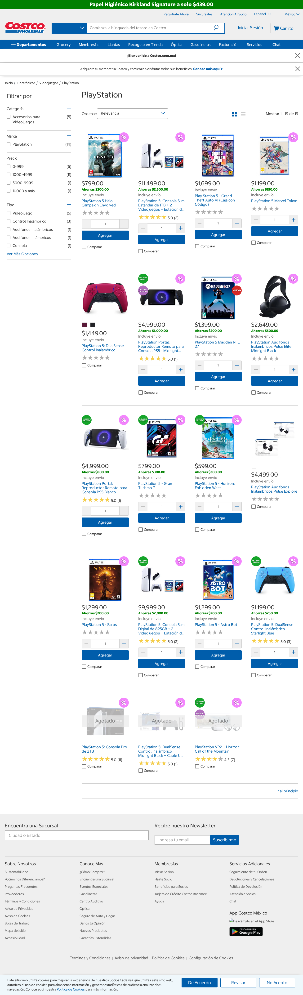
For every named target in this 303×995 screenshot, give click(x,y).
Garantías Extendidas (95, 938)
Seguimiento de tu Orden (248, 872)
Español (260, 14)
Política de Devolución (245, 886)
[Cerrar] (297, 56)
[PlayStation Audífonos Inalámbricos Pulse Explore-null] (254, 466)
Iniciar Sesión (250, 27)
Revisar (238, 982)
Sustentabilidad (16, 872)
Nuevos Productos (93, 930)
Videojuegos (48, 83)
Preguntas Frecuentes (21, 886)
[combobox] (69, 28)
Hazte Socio (163, 879)
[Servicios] (263, 44)
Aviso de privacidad (131, 957)
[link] (105, 177)
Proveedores (14, 894)
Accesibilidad (15, 938)
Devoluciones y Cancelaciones (251, 879)
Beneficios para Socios (171, 886)
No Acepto (277, 982)
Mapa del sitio (15, 930)
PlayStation (70, 83)
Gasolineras (201, 44)
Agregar (105, 235)
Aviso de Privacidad (19, 908)
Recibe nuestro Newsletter (185, 825)
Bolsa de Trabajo (17, 923)
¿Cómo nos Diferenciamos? (25, 879)
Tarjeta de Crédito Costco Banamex (181, 894)
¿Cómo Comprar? (92, 872)
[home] (25, 27)
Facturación (229, 44)
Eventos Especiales (94, 886)
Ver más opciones (22, 253)
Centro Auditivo (91, 901)
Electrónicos (26, 83)
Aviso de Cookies (17, 916)
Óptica (176, 44)
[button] (219, 27)
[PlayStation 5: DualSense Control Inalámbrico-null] (85, 325)
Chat (276, 44)
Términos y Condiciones (22, 901)
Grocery (64, 44)
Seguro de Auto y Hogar (97, 916)
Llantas (114, 44)
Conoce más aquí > (208, 69)
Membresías (89, 44)
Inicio (9, 83)
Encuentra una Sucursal (31, 825)
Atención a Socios (242, 894)
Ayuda (159, 901)
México (290, 14)
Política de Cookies (71, 989)
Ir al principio (287, 791)
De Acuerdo (199, 982)
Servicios (254, 44)
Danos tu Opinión (92, 923)
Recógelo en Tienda (145, 44)
